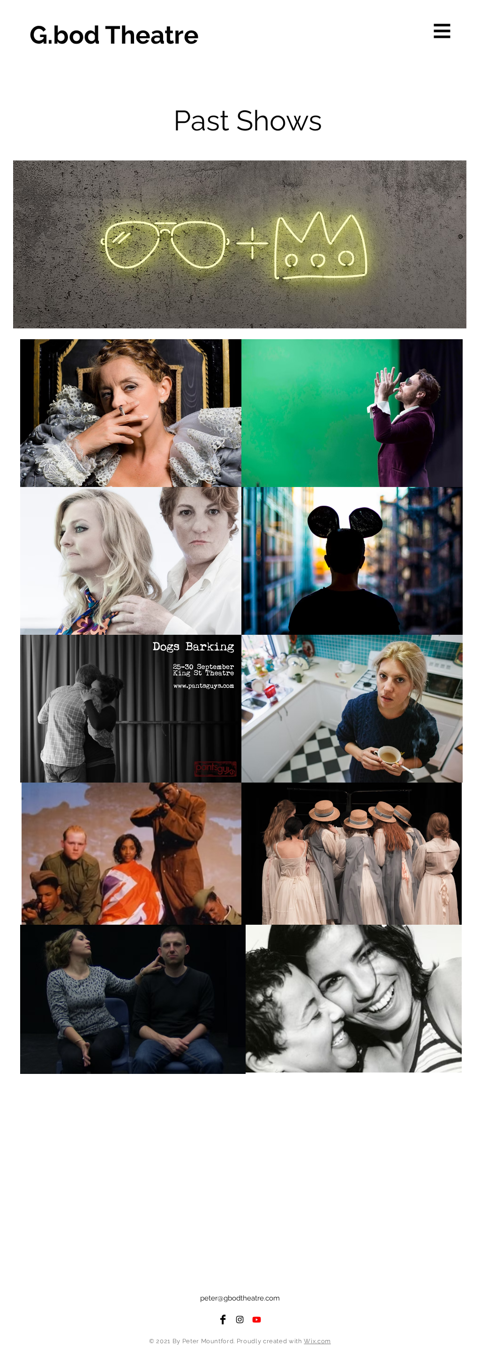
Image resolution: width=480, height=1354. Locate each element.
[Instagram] (240, 1319)
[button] (442, 31)
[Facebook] (223, 1319)
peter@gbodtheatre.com (240, 1298)
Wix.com (317, 1341)
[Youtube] (257, 1319)
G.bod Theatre (114, 34)
